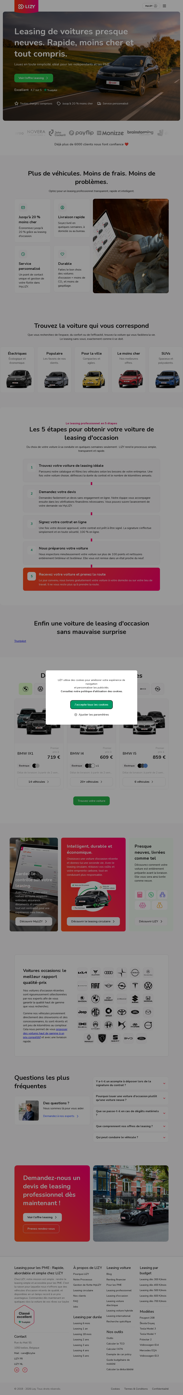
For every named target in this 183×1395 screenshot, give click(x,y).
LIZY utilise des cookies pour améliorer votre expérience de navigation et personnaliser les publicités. (91, 685)
